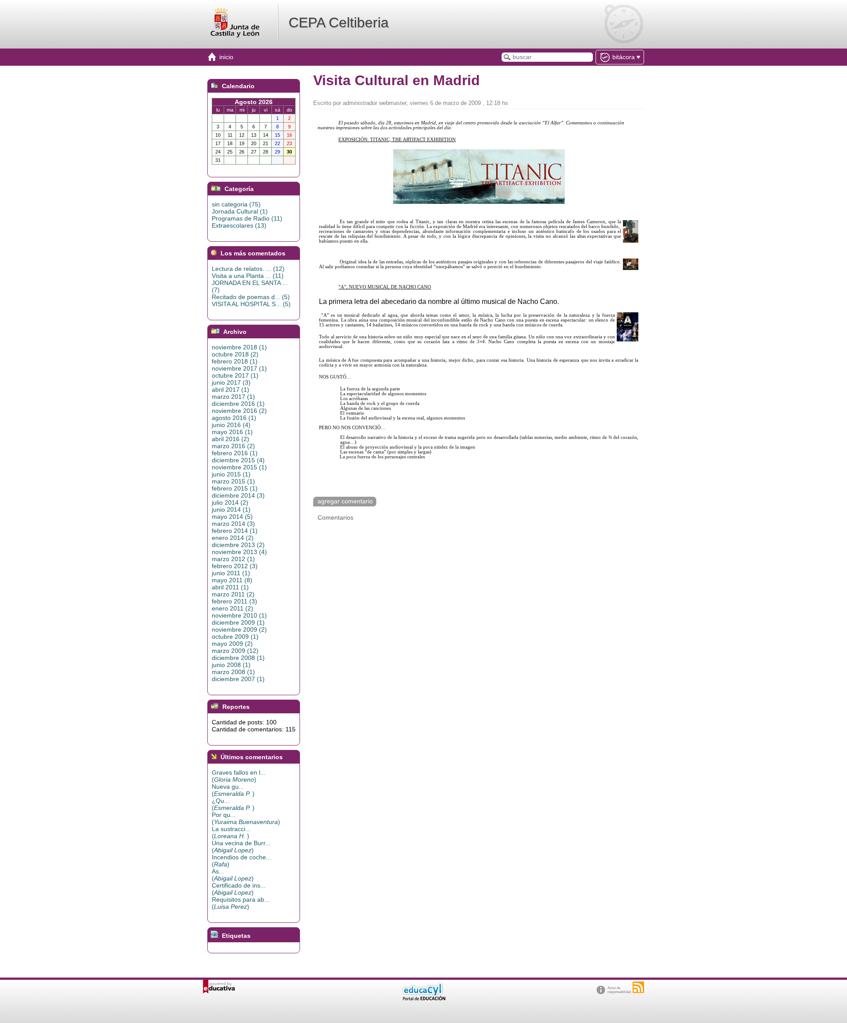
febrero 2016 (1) (235, 453)
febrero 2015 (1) (235, 488)
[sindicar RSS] (638, 987)
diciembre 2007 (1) (238, 678)
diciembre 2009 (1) (238, 622)
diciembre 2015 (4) (238, 460)
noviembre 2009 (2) (239, 629)
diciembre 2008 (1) (238, 657)
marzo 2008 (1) (233, 671)
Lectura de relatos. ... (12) (248, 268)
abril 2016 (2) (230, 438)
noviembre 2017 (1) (239, 368)
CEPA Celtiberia (339, 22)
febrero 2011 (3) (234, 601)
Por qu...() (246, 818)
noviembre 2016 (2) (239, 410)
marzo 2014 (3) (233, 523)
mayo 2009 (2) (232, 643)
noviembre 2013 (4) (239, 551)
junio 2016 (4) (231, 424)
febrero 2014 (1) (235, 530)
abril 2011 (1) (230, 587)
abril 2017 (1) (230, 389)
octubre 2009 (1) (235, 636)
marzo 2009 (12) (235, 650)
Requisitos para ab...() (241, 903)
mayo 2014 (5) (232, 516)
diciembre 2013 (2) (238, 544)
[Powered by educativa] (219, 986)
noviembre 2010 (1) (239, 615)
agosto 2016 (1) (234, 417)
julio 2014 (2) (230, 502)
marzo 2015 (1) (233, 481)
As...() (233, 875)
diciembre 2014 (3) (238, 495)
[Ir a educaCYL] (423, 998)
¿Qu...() (233, 804)
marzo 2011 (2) (233, 594)
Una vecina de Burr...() (241, 846)
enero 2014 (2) (233, 537)
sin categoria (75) (236, 204)
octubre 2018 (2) (235, 354)
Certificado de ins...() (239, 889)
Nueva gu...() (233, 790)
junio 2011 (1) (231, 573)
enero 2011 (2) (232, 608)
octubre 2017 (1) (235, 375)
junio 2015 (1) (231, 474)
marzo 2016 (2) (233, 446)
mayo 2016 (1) (232, 431)
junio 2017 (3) (231, 382)
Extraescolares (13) (239, 225)
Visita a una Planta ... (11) (248, 275)
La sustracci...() (231, 832)
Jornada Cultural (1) (240, 211)
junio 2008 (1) (231, 664)
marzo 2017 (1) (233, 396)
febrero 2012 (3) (235, 566)
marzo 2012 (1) (233, 558)
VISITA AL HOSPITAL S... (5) (251, 303)
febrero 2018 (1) (235, 361)
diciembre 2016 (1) (238, 403)
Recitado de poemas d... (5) (251, 296)
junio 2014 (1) (231, 509)
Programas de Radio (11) (247, 218)
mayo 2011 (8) (232, 580)
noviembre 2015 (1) (239, 467)
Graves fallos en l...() (239, 776)
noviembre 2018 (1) (239, 347)
